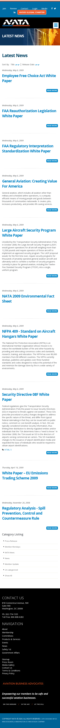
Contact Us (7, 667)
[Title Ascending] (16, 64)
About (5, 629)
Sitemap (5, 659)
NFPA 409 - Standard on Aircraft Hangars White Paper (28, 334)
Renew (13, 8)
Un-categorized (11, 570)
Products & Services (11, 639)
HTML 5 (8, 449)
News (7, 558)
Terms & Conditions (11, 670)
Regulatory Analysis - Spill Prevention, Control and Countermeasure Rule (23, 513)
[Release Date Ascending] (36, 64)
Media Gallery (8, 665)
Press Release (11, 541)
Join (4, 8)
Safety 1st (6, 649)
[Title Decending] (18, 64)
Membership (7, 632)
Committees (7, 636)
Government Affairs (11, 652)
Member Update (12, 564)
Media (44, 8)
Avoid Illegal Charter (32, 12)
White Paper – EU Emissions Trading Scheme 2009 (25, 475)
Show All (8, 575)
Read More (52, 90)
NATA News (10, 552)
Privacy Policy (8, 673)
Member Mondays (12, 547)
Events (5, 642)
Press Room (7, 662)
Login (34, 8)
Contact (24, 8)
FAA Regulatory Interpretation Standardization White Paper (27, 148)
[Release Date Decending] (38, 64)
